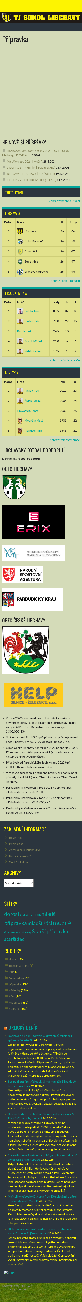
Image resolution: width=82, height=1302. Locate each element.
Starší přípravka (50, 931)
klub (38, 915)
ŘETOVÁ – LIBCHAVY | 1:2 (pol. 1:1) (31, 173)
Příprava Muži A (12, 932)
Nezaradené (17, 978)
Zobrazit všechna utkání (64, 201)
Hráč (20, 302)
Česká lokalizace (19, 862)
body (56, 302)
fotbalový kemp (19, 965)
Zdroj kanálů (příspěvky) (24, 850)
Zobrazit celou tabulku (65, 280)
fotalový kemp (27, 915)
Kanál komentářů (20, 856)
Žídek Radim (33, 351)
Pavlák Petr (32, 321)
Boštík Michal (33, 341)
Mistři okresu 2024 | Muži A (25, 161)
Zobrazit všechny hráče (65, 360)
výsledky (14, 990)
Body (73, 222)
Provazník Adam (27, 411)
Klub (20, 222)
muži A (62, 922)
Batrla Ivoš (24, 331)
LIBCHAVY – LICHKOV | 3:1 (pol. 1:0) (31, 180)
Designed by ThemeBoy (16, 1289)
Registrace (16, 837)
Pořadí (8, 222)
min (63, 381)
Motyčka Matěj (34, 420)
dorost (12, 914)
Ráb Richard (32, 311)
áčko (12, 996)
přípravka (15, 984)
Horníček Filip (33, 430)
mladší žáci (40, 923)
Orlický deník (22, 1027)
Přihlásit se (16, 843)
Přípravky (26, 932)
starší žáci (15, 939)
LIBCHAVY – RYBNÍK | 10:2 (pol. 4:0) (31, 167)
